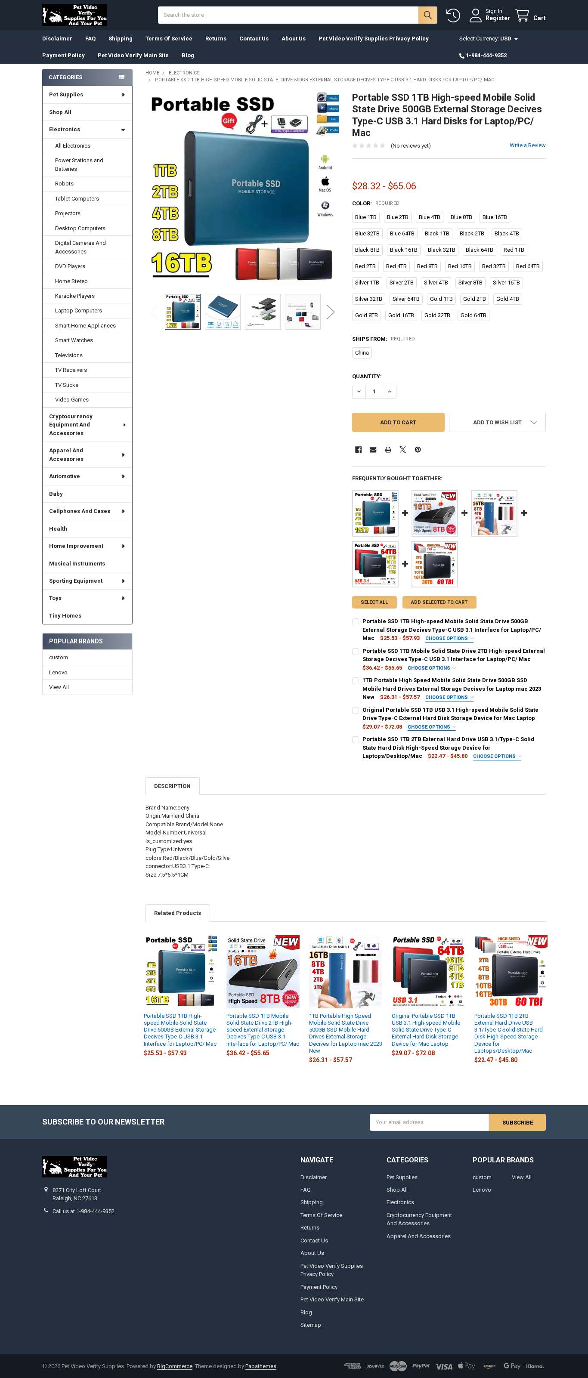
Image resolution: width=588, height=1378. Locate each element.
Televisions (69, 355)
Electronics (64, 129)
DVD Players (70, 266)
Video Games (72, 399)
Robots (64, 183)
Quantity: (367, 376)
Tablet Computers (77, 198)
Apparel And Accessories (66, 454)
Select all (374, 602)
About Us (294, 38)
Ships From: (383, 339)
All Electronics (72, 145)
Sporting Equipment (75, 581)
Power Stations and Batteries (79, 164)
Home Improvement (76, 546)
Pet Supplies (66, 94)
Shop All (60, 112)
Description (172, 786)
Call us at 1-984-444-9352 (84, 1211)
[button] (497, 422)
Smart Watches (74, 340)
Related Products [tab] (177, 913)
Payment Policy (63, 55)
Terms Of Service (168, 38)
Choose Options (447, 638)
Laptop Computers (78, 310)
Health (58, 528)
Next (330, 312)
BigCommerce (174, 1366)
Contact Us (254, 38)
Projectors (67, 213)
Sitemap (310, 1325)
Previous (154, 312)
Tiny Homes (65, 615)
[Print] (388, 449)
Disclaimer (57, 38)
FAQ (90, 38)
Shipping (120, 38)
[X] (402, 449)
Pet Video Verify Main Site (133, 55)
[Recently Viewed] (455, 15)
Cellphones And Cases (79, 511)
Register (498, 18)
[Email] (373, 449)
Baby (56, 494)
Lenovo (58, 672)
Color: (376, 203)
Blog (188, 55)
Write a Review (528, 145)
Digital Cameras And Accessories (80, 247)
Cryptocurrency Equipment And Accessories (71, 424)
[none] (242, 189)
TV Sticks (66, 385)
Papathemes (260, 1366)
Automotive (64, 476)
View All (59, 687)
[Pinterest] (418, 449)
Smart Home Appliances (85, 325)
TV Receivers (71, 370)
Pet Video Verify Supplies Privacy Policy (374, 38)
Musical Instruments (77, 563)
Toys (55, 598)
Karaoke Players (75, 296)
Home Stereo (71, 281)
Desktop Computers (80, 228)
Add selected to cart (439, 602)
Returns (215, 38)
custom (58, 657)
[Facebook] (358, 449)
